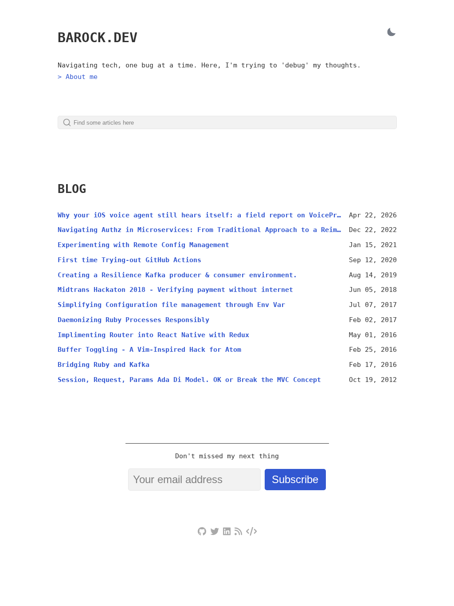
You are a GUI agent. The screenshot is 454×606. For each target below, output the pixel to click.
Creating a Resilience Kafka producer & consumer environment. (177, 275)
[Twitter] (214, 532)
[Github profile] (202, 532)
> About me (78, 77)
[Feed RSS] (238, 532)
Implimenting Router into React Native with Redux (153, 335)
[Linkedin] (227, 532)
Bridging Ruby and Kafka (103, 365)
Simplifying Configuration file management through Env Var (171, 305)
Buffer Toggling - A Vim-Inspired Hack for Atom (149, 350)
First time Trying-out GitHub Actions (129, 260)
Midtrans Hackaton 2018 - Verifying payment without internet (175, 290)
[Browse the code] (251, 532)
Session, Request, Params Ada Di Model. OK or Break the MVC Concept (189, 380)
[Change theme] (391, 31)
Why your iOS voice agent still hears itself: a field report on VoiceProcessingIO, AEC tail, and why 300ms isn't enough (200, 215)
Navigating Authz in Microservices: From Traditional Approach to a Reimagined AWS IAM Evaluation (200, 230)
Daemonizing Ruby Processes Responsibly (133, 320)
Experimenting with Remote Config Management (143, 245)
